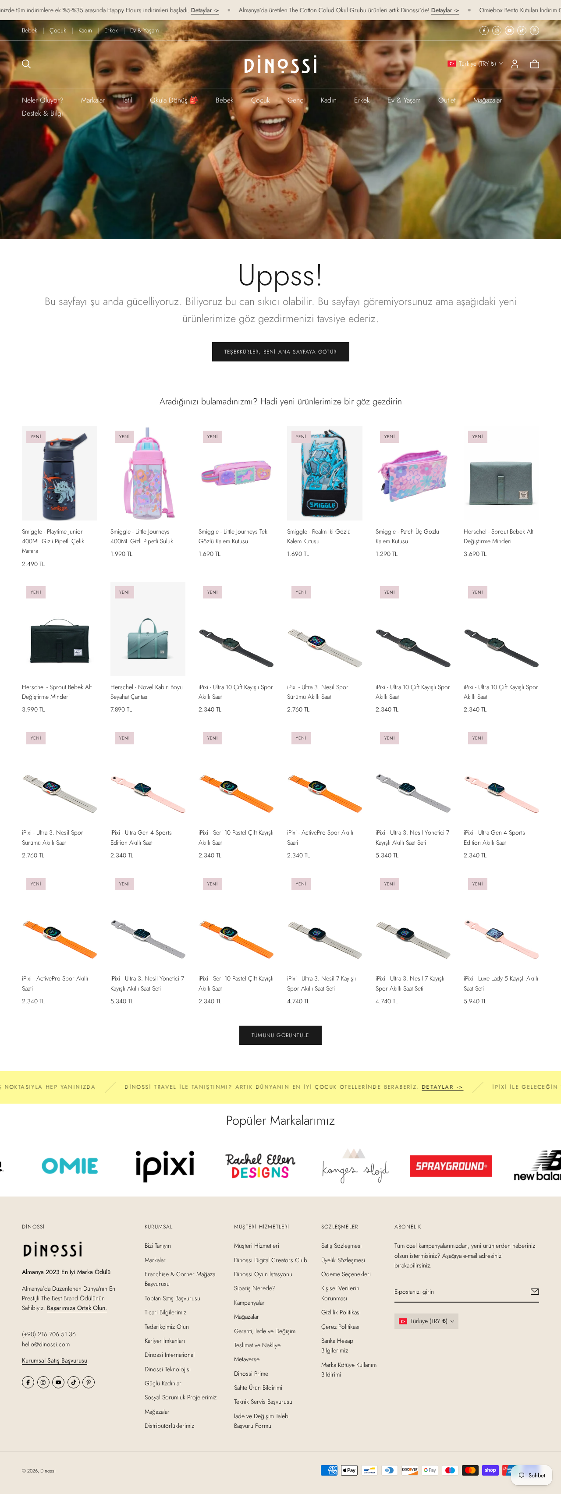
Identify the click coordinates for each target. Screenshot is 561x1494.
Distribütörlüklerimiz (169, 1426)
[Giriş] (514, 64)
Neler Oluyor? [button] (43, 100)
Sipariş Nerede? (255, 1288)
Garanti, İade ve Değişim (264, 1331)
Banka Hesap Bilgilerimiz (337, 1345)
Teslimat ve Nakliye (257, 1345)
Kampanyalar (249, 1302)
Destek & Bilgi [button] (42, 113)
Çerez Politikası (340, 1326)
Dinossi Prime (251, 1373)
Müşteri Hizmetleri (256, 1246)
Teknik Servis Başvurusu (263, 1402)
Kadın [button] (329, 100)
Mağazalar (487, 100)
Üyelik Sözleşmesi (343, 1260)
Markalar (93, 100)
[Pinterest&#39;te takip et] (534, 30)
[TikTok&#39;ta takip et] (521, 30)
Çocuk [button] (260, 100)
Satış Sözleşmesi (341, 1246)
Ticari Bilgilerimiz (165, 1312)
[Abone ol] (535, 1292)
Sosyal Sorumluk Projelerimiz (181, 1397)
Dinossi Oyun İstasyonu (263, 1274)
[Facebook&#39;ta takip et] (484, 30)
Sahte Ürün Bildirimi (258, 1387)
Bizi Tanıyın (158, 1246)
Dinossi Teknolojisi (168, 1369)
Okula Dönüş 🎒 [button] (174, 100)
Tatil (127, 100)
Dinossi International (170, 1355)
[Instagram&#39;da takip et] (496, 30)
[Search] (26, 64)
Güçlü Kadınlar (163, 1383)
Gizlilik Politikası (341, 1312)
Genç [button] (295, 100)
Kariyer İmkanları (165, 1340)
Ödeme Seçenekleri (346, 1274)
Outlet (447, 100)
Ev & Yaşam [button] (404, 100)
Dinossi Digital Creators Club (270, 1260)
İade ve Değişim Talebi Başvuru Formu (262, 1421)
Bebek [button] (225, 100)
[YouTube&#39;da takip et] (509, 30)
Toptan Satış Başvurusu (172, 1298)
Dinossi (48, 1470)
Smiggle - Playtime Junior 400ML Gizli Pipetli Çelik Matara (53, 541)
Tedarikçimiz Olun (167, 1326)
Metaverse (246, 1359)
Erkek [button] (362, 100)
